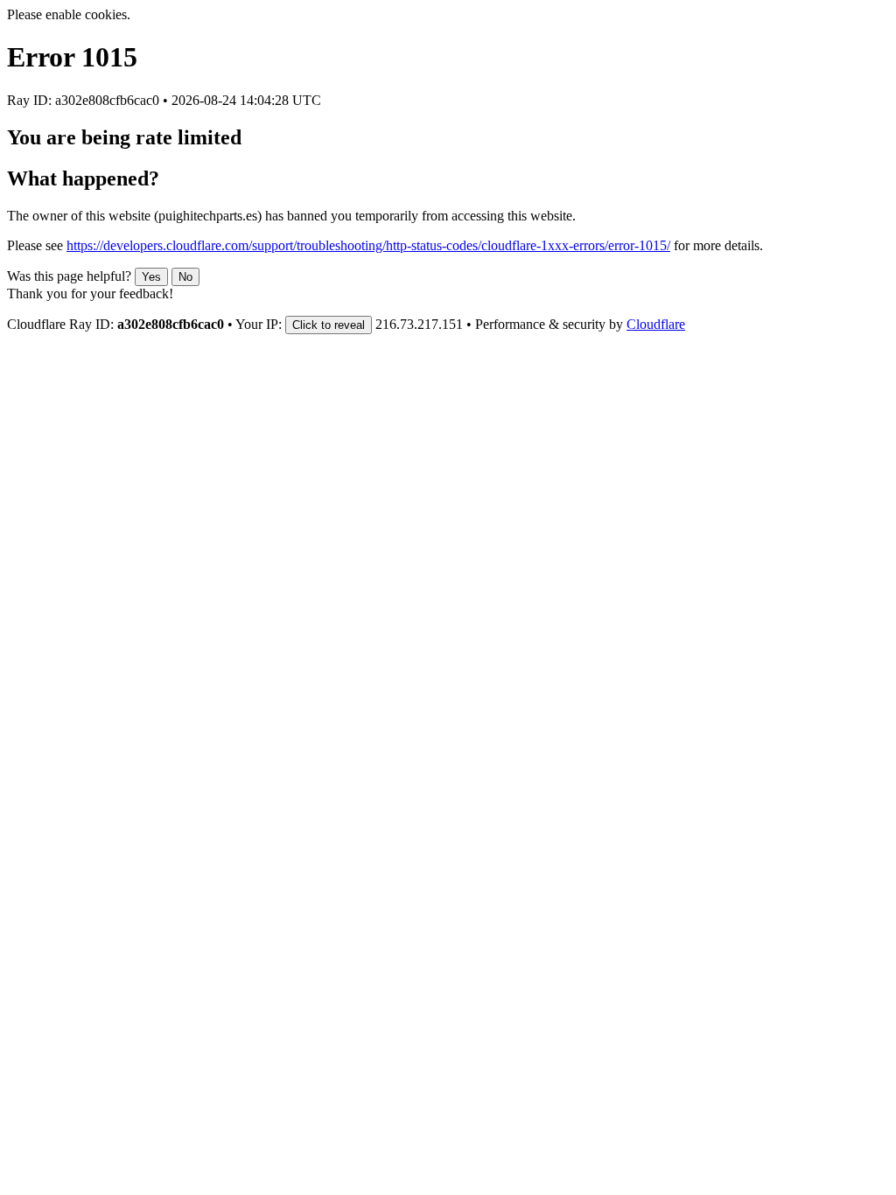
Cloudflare (655, 324)
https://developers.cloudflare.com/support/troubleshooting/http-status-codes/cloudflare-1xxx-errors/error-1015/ (368, 245)
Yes (151, 276)
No (185, 276)
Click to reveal (328, 325)
